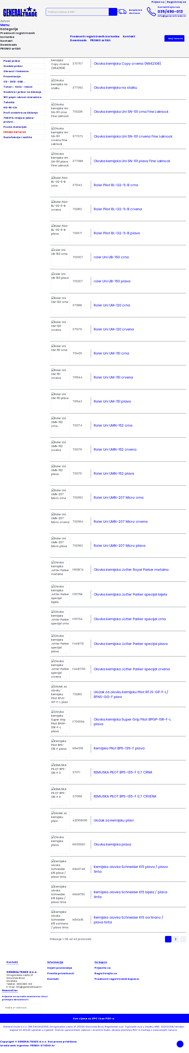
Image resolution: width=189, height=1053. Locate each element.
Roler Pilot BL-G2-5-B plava (117, 233)
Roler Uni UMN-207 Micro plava (119, 545)
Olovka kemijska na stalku (115, 87)
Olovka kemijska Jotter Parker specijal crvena (132, 669)
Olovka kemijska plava (112, 844)
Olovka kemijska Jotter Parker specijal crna (130, 619)
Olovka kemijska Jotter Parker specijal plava (131, 643)
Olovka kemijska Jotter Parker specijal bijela (130, 594)
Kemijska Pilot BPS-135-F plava (119, 748)
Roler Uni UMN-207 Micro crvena (120, 521)
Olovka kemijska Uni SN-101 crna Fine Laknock (131, 111)
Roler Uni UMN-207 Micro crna (119, 497)
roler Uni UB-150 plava (112, 281)
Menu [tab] (5, 25)
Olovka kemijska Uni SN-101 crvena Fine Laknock (133, 136)
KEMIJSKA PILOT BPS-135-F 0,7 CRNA (123, 772)
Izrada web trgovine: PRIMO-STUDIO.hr (27, 1045)
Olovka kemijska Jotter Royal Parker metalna (131, 569)
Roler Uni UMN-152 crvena (115, 449)
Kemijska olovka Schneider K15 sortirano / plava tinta (128, 919)
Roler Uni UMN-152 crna (113, 425)
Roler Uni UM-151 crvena (113, 377)
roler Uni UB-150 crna (111, 257)
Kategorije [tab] (9, 29)
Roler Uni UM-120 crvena (114, 329)
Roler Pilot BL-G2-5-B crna (116, 185)
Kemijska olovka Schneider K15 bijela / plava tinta (130, 894)
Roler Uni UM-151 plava (112, 401)
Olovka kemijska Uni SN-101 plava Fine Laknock (132, 161)
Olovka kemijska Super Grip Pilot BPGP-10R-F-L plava (132, 721)
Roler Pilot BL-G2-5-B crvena (118, 209)
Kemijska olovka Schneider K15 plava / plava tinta (131, 869)
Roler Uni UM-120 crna (112, 305)
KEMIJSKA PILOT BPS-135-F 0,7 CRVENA (125, 796)
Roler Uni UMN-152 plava (114, 473)
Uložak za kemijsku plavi (114, 820)
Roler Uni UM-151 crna (111, 353)
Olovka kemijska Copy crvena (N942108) (127, 63)
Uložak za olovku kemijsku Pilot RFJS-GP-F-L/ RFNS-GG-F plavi (131, 694)
